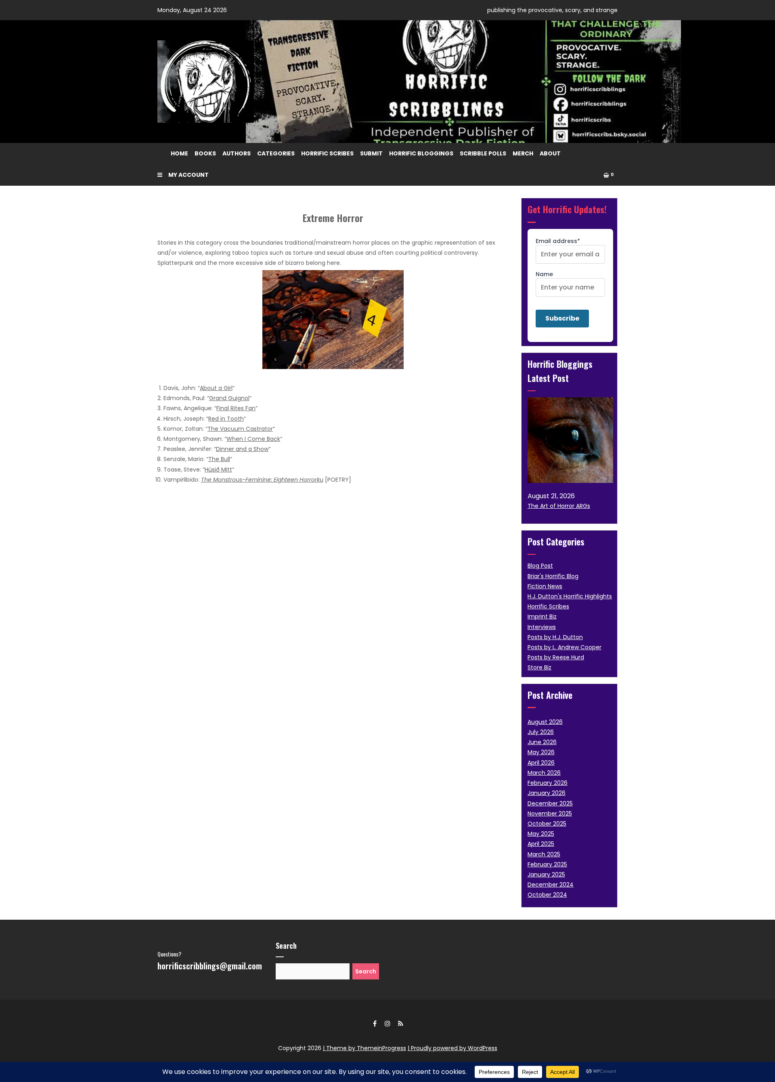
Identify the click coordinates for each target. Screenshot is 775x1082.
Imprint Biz (542, 616)
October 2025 (547, 824)
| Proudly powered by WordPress (452, 1048)
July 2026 (541, 732)
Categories (276, 153)
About (550, 153)
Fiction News (545, 586)
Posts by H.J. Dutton (555, 637)
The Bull (219, 459)
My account (188, 175)
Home (179, 153)
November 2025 (550, 813)
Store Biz (539, 667)
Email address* (558, 241)
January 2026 (547, 793)
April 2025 (541, 844)
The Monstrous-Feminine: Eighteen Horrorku (262, 480)
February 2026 (548, 783)
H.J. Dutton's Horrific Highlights (570, 596)
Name (544, 274)
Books (205, 153)
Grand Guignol (229, 398)
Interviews (542, 627)
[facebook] (374, 1023)
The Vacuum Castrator (240, 429)
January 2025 (546, 874)
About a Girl (216, 388)
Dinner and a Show (242, 449)
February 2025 (547, 864)
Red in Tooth (226, 419)
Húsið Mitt (218, 470)
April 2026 (541, 763)
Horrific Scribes (327, 153)
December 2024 (551, 885)
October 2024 (547, 895)
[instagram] (387, 1023)
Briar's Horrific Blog (553, 576)
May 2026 (541, 752)
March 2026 (544, 773)
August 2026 (545, 722)
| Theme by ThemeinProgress (364, 1048)
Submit (371, 153)
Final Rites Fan (236, 408)
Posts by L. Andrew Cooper (564, 647)
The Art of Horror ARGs (559, 506)
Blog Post (540, 566)
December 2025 (550, 803)
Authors (236, 153)
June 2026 (542, 742)
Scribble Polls (483, 153)
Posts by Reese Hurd (556, 657)
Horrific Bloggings (421, 153)
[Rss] (400, 1023)
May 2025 (541, 834)
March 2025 (544, 854)
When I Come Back (253, 439)
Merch (523, 153)
